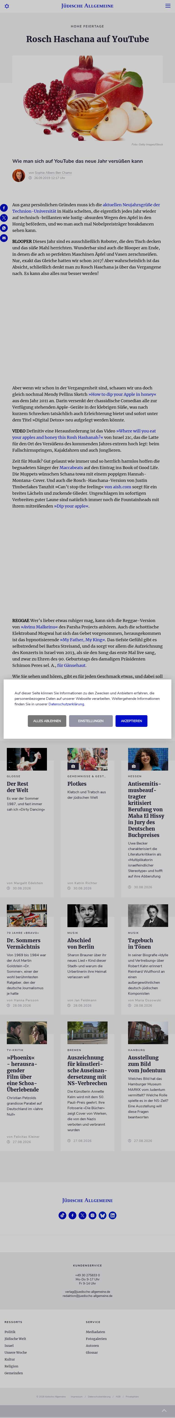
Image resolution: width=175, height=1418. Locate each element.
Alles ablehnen (47, 721)
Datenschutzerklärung (66, 704)
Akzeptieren (131, 721)
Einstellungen (90, 721)
